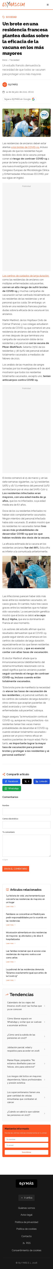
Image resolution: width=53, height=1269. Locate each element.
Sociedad (11, 17)
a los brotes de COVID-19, (25, 147)
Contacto (26, 1236)
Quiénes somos (26, 1208)
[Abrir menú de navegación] (48, 5)
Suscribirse (26, 1152)
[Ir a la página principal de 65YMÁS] (13, 5)
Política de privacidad (26, 1222)
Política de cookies (26, 1229)
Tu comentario (8, 832)
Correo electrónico (10, 819)
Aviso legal (26, 1214)
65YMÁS (13, 84)
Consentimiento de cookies (26, 1250)
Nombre (5, 806)
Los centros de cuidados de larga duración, (25, 275)
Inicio (4, 60)
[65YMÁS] (4, 84)
